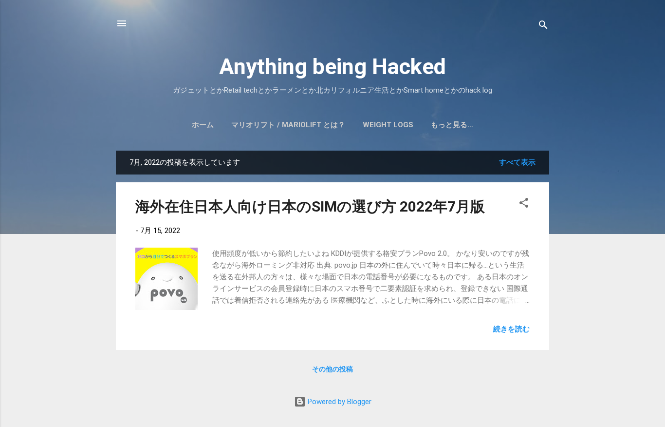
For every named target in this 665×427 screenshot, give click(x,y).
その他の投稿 (332, 369)
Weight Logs (388, 124)
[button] (524, 204)
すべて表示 (517, 162)
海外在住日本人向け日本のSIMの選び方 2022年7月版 (310, 206)
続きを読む (511, 329)
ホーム (203, 124)
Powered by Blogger (338, 401)
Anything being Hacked (332, 66)
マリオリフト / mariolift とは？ (288, 124)
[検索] (543, 26)
